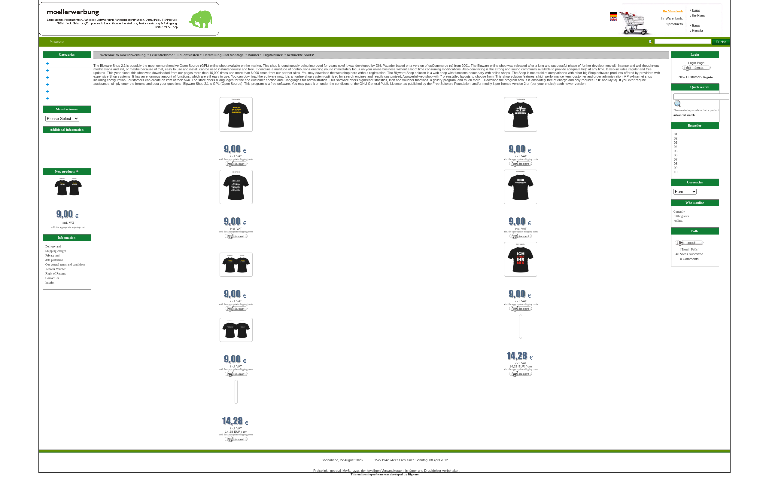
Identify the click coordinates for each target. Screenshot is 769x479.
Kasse (696, 25)
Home (696, 10)
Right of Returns (55, 273)
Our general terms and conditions (65, 264)
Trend (685, 249)
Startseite (58, 42)
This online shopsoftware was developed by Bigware (384, 474)
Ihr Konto (698, 15)
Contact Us (52, 278)
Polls (694, 249)
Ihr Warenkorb (673, 11)
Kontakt (697, 30)
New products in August (109, 93)
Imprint (49, 282)
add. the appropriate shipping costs (68, 227)
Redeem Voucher (55, 269)
